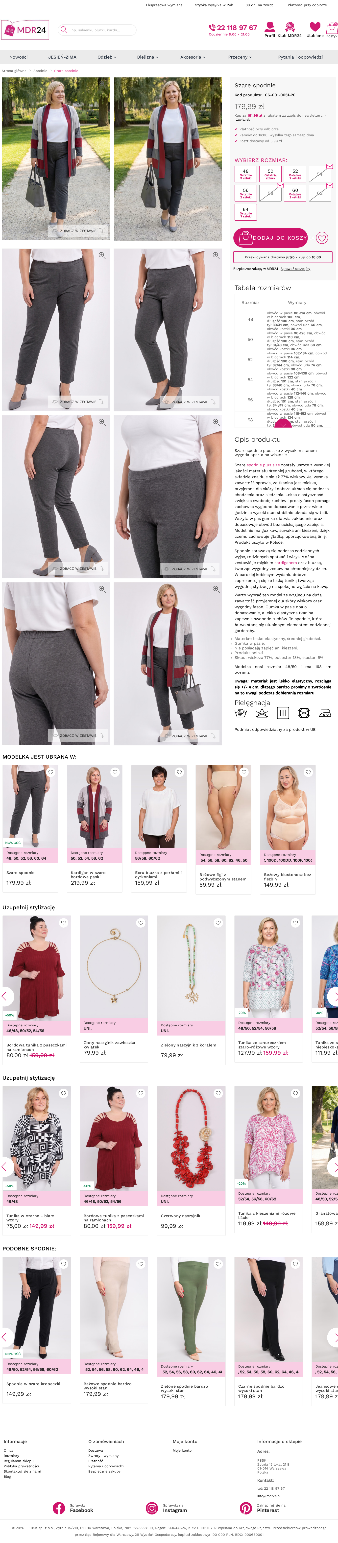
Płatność (95, 1461)
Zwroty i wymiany (103, 1456)
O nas (8, 1450)
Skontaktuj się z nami (22, 1471)
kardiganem (285, 562)
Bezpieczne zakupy (104, 1471)
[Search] (64, 30)
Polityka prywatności (21, 1466)
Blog (7, 1476)
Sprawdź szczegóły (295, 269)
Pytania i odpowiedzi (106, 1466)
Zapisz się (243, 119)
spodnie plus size (263, 465)
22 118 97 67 (237, 28)
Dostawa (95, 1450)
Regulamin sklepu (19, 1461)
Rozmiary (11, 1456)
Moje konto (182, 1450)
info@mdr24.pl (268, 1496)
